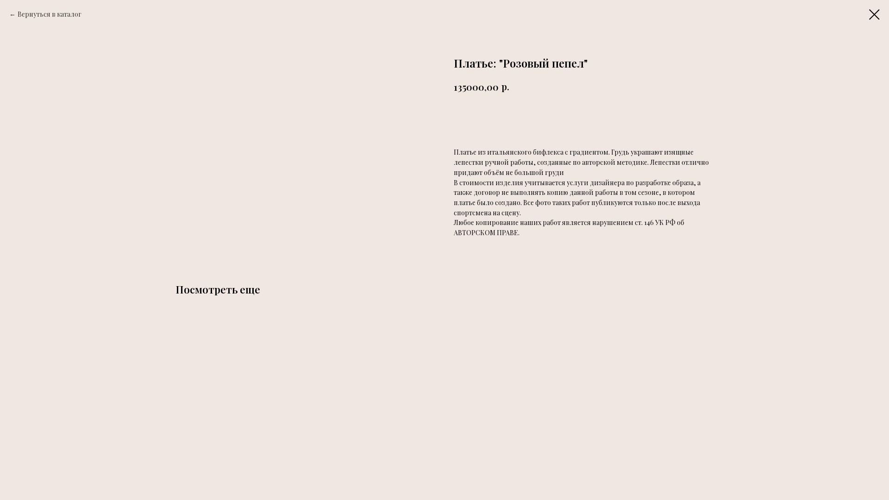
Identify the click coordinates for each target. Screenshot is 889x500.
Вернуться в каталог (49, 14)
